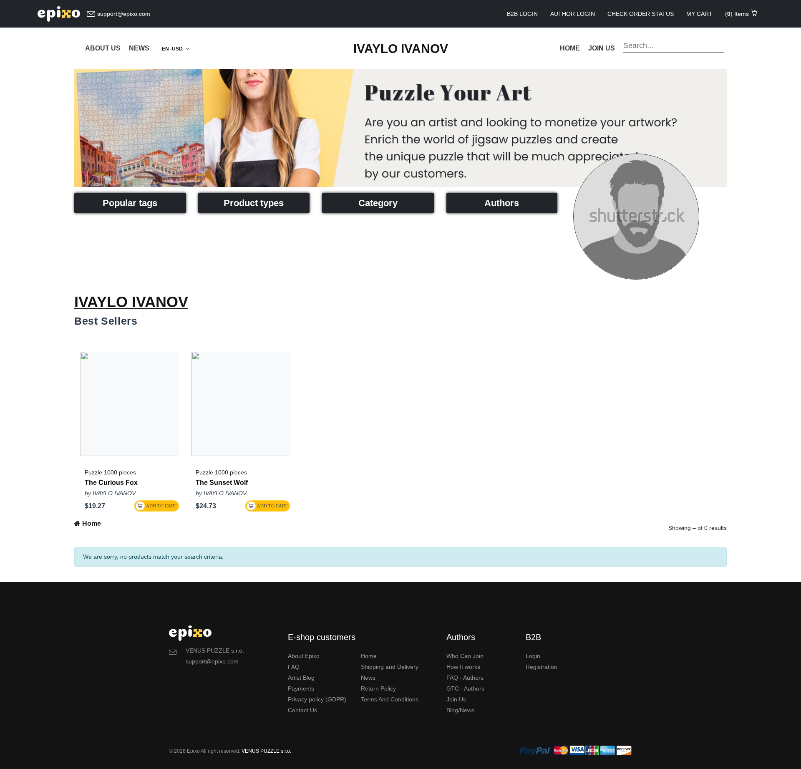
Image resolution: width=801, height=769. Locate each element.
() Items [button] (738, 13)
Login (533, 656)
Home (570, 48)
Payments (301, 688)
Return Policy (378, 688)
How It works (463, 666)
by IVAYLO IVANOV (110, 493)
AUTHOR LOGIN (572, 13)
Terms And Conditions (389, 699)
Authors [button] (501, 203)
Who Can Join (465, 656)
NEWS (139, 48)
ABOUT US (103, 48)
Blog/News (460, 710)
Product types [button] (254, 203)
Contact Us (302, 710)
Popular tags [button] (130, 203)
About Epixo (304, 656)
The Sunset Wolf (222, 482)
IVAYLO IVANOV (400, 48)
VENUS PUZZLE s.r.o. (266, 751)
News (368, 677)
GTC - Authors (465, 688)
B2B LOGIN (522, 13)
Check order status (640, 13)
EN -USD (173, 49)
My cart (699, 13)
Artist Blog (301, 677)
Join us (601, 48)
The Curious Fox (111, 482)
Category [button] (378, 203)
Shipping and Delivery (389, 666)
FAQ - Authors (465, 677)
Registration (541, 666)
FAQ (294, 666)
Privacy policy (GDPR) (317, 699)
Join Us (456, 699)
